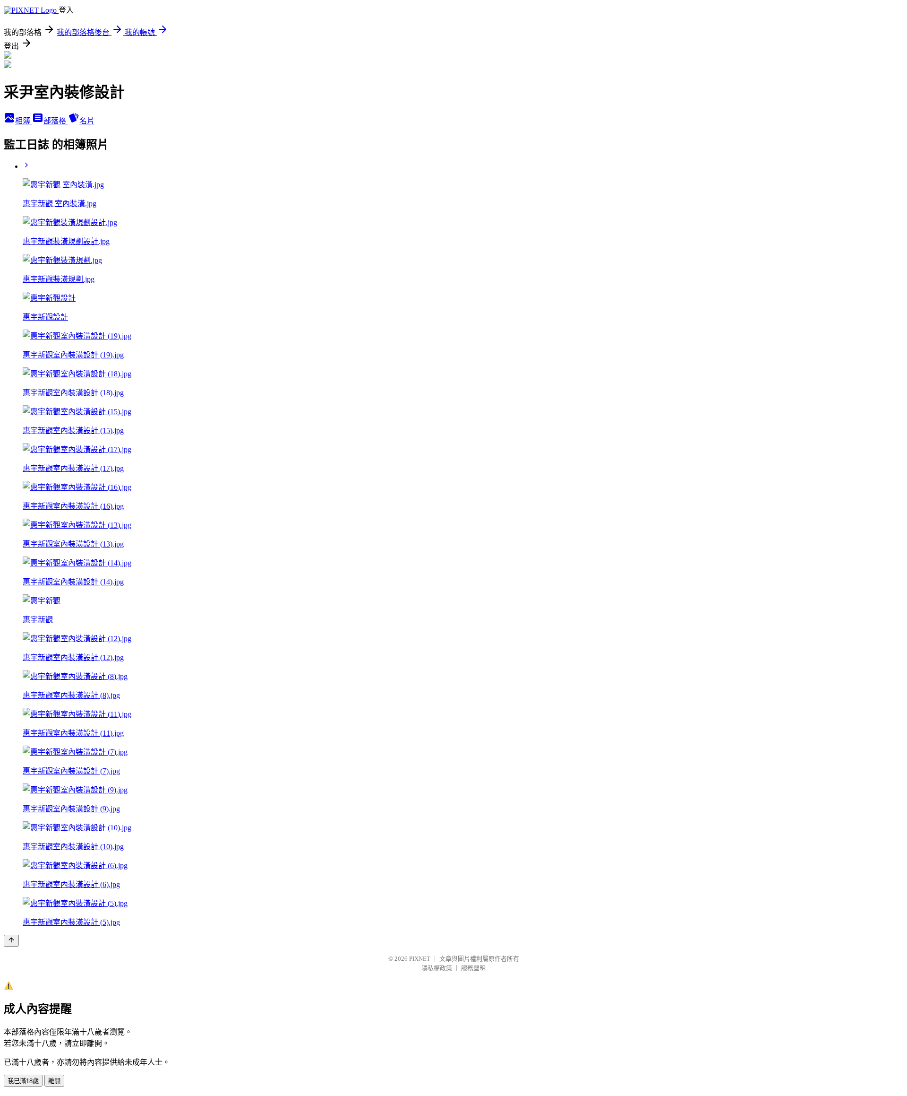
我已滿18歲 (23, 1081)
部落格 (55, 121)
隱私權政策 (436, 968)
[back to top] (11, 941)
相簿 (23, 121)
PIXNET (419, 958)
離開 (54, 1081)
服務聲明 (473, 968)
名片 (86, 121)
